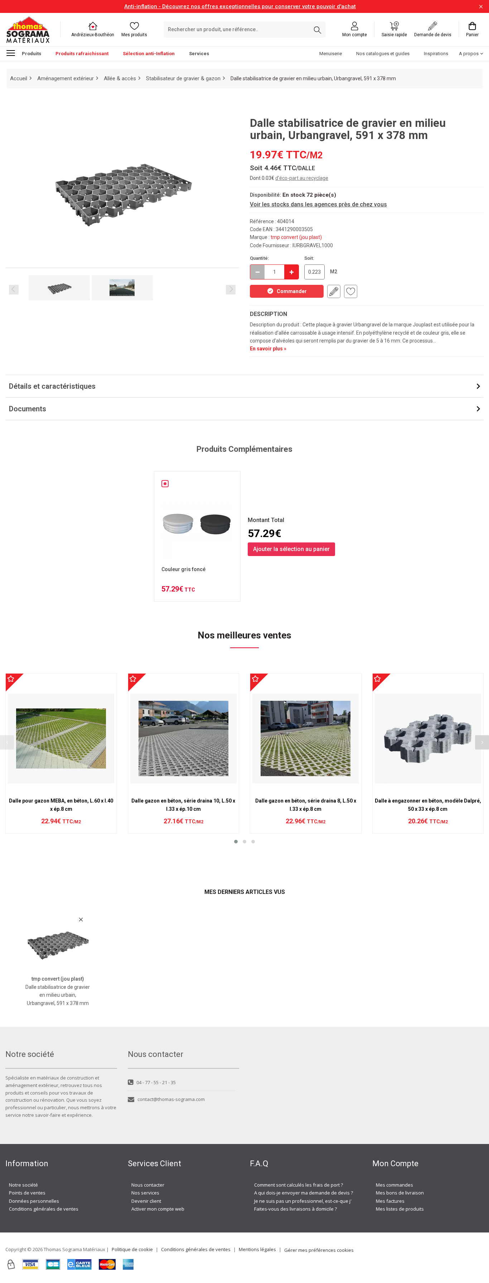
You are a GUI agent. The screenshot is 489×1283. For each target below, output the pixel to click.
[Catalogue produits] (13, 53)
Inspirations (436, 54)
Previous (14, 290)
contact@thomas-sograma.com (171, 1099)
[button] (236, 841)
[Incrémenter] (291, 272)
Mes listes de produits (400, 1209)
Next (231, 290)
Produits (31, 54)
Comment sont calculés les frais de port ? (298, 1185)
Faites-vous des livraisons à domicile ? (295, 1209)
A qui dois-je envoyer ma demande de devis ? (303, 1192)
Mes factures (390, 1201)
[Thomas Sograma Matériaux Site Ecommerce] (27, 29)
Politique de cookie (132, 1249)
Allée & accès (120, 78)
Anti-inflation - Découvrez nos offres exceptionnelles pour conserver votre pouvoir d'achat (240, 6)
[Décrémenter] (257, 272)
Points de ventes (27, 1192)
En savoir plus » (268, 348)
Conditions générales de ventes (43, 1209)
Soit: (309, 258)
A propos (469, 54)
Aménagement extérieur (65, 78)
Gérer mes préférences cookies (319, 1250)
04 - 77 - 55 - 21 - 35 (156, 1082)
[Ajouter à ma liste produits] (350, 291)
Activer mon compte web (157, 1209)
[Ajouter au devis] (333, 291)
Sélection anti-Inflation (149, 54)
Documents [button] (27, 408)
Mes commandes (394, 1185)
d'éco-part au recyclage (301, 178)
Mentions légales (257, 1249)
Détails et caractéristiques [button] (52, 386)
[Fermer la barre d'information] (481, 6)
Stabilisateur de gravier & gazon (183, 78)
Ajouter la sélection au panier (291, 549)
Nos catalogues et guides (383, 54)
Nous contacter (147, 1185)
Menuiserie (330, 54)
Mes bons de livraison (400, 1192)
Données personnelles (34, 1201)
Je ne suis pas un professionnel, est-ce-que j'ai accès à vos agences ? (329, 1201)
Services (199, 54)
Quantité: (259, 258)
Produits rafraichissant (81, 54)
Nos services (145, 1192)
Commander (292, 291)
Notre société (23, 1185)
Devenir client (146, 1201)
